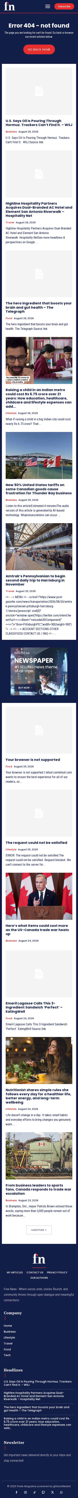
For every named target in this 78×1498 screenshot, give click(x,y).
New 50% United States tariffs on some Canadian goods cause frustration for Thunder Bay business (39, 488)
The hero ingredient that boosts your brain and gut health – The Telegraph (39, 307)
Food (9, 318)
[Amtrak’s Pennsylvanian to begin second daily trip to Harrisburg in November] (39, 546)
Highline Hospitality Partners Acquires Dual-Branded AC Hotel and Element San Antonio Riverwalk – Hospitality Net (39, 209)
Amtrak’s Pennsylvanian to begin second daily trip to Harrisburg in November (35, 580)
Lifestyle (11, 413)
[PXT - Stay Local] (9, 6)
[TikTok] (34, 1492)
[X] (52, 1492)
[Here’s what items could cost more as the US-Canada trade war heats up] (39, 896)
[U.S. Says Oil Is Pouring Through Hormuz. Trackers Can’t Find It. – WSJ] (39, 91)
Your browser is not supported (33, 759)
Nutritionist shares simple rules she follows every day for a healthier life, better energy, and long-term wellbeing (38, 1096)
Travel (10, 222)
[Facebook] (16, 1492)
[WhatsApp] (61, 1492)
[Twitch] (43, 1492)
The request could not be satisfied (36, 842)
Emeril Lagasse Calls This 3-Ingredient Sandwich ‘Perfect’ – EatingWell (34, 1007)
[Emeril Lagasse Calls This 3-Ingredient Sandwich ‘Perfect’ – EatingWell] (39, 973)
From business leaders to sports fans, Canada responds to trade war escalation (38, 1189)
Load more (37, 1229)
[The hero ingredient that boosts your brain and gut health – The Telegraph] (39, 273)
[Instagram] (25, 1492)
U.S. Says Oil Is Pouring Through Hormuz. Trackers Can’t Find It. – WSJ (39, 122)
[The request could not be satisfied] (39, 813)
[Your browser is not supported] (39, 730)
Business (11, 131)
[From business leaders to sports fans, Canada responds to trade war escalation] (39, 1155)
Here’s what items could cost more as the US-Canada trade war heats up (37, 929)
